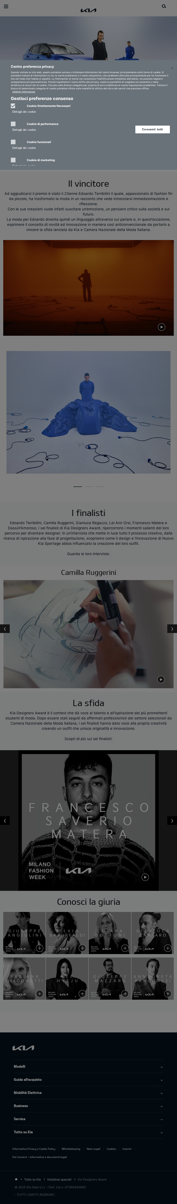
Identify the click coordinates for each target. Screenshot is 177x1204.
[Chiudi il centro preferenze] (172, 68)
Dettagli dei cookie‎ (24, 111)
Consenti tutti (152, 129)
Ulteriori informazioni (23, 91)
